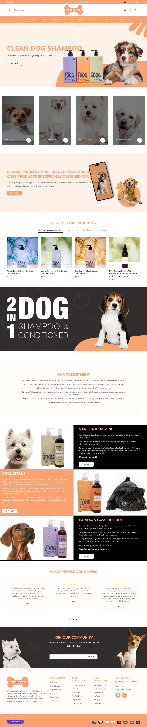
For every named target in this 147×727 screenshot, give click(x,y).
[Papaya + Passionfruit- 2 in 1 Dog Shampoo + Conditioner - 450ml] (22, 252)
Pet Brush (97, 700)
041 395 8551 (119, 686)
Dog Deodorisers (55, 690)
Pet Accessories (103, 230)
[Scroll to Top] (142, 715)
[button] (135, 10)
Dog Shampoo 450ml (101, 685)
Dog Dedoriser (72, 230)
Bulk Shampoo (88, 230)
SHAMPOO (10, 139)
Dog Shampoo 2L (77, 703)
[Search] (10, 10)
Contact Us (53, 693)
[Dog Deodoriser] (55, 120)
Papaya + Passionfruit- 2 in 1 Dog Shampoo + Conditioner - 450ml (21, 272)
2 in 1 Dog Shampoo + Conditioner (50, 230)
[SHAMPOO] (28, 140)
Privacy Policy (54, 697)
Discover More (83, 2)
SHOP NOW (14, 63)
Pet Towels (122, 19)
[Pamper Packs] (129, 120)
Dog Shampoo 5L (99, 689)
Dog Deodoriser (59, 19)
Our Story (53, 682)
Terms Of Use (54, 701)
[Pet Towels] (92, 120)
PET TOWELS (86, 139)
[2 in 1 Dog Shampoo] (18, 120)
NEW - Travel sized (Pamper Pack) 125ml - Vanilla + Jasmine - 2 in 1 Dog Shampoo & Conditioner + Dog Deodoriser (123, 273)
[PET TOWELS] (102, 140)
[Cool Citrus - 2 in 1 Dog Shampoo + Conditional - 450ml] (90, 252)
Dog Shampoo (76, 19)
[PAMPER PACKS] (139, 140)
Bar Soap (44, 19)
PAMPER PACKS (124, 139)
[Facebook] (11, 2)
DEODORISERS (50, 139)
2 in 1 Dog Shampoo (28, 19)
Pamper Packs (94, 19)
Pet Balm (109, 19)
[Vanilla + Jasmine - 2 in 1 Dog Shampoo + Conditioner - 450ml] (56, 252)
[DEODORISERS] (65, 140)
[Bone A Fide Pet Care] (73, 10)
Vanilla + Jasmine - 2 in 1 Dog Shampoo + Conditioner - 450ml (54, 272)
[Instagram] (8, 2)
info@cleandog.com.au (123, 690)
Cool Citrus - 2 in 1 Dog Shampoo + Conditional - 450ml (86, 272)
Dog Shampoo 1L (77, 700)
